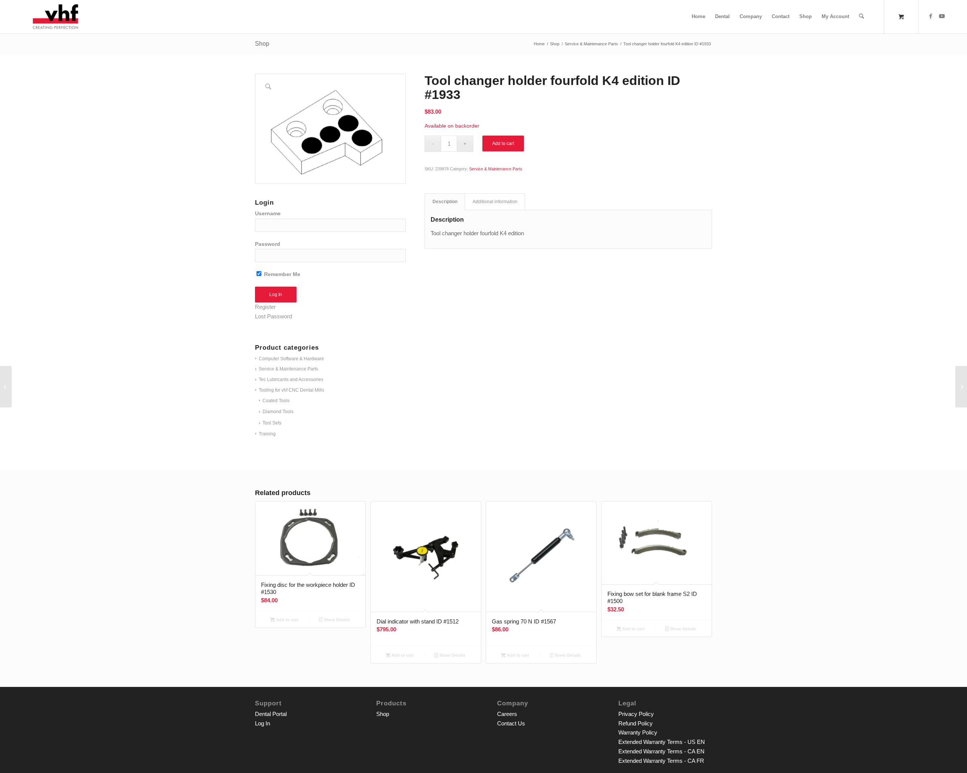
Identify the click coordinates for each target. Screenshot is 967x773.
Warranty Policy (637, 732)
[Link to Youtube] (942, 16)
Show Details (336, 619)
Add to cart (503, 143)
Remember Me (281, 274)
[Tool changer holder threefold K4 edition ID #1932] (6, 386)
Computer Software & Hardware (291, 358)
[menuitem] (698, 16)
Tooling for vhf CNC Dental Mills (291, 390)
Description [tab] (445, 201)
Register (265, 307)
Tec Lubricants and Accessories (291, 379)
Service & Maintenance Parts (288, 369)
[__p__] (55, 16)
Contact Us (511, 723)
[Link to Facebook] (930, 16)
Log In (262, 723)
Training (267, 434)
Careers (507, 714)
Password (267, 244)
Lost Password (273, 316)
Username (268, 213)
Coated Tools (276, 400)
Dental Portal (271, 714)
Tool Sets (272, 423)
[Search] (861, 16)
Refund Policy (635, 723)
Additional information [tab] (495, 201)
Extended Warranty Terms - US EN (661, 742)
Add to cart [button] (286, 619)
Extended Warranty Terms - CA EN (661, 751)
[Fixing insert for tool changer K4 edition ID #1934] (961, 386)
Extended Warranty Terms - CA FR (661, 761)
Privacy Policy (636, 714)
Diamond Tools (278, 411)
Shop (262, 43)
